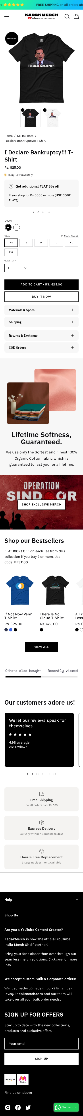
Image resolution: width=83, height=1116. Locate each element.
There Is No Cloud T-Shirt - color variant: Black (41, 629)
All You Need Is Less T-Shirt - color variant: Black (77, 629)
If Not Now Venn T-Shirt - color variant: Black (15, 629)
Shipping (15, 322)
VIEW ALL (41, 647)
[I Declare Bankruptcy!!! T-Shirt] (30, 118)
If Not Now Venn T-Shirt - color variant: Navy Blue (6, 629)
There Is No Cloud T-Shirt (52, 616)
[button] (67, 16)
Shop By (11, 915)
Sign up (41, 1059)
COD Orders (17, 347)
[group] (41, 740)
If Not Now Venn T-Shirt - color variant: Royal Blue (10, 629)
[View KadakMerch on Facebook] (18, 1107)
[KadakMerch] (41, 16)
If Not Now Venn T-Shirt (18, 616)
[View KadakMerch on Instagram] (7, 1107)
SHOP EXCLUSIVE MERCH (41, 504)
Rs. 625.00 (13, 624)
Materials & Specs (22, 310)
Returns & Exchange (23, 335)
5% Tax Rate (25, 136)
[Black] (8, 227)
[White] (16, 227)
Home (8, 136)
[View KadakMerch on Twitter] (28, 1107)
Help (8, 899)
